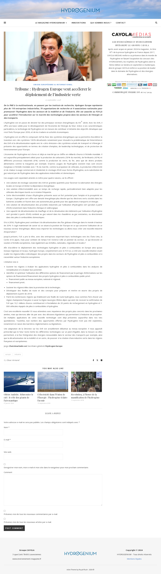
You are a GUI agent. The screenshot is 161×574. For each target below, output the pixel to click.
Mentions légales (134, 559)
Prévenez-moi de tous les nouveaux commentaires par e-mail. (31, 514)
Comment (8, 472)
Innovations (79, 22)
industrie (18, 354)
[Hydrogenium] (80, 9)
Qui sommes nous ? (100, 22)
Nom (6, 427)
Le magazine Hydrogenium (50, 22)
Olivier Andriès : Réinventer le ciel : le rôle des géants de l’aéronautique (18, 397)
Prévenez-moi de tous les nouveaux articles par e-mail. (27, 522)
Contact (121, 22)
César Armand (13, 360)
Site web (7, 452)
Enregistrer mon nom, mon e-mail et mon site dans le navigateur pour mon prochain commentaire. (46, 467)
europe (8, 354)
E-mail (7, 439)
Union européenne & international (53, 85)
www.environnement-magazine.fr (26, 559)
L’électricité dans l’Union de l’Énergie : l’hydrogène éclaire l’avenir (52, 397)
